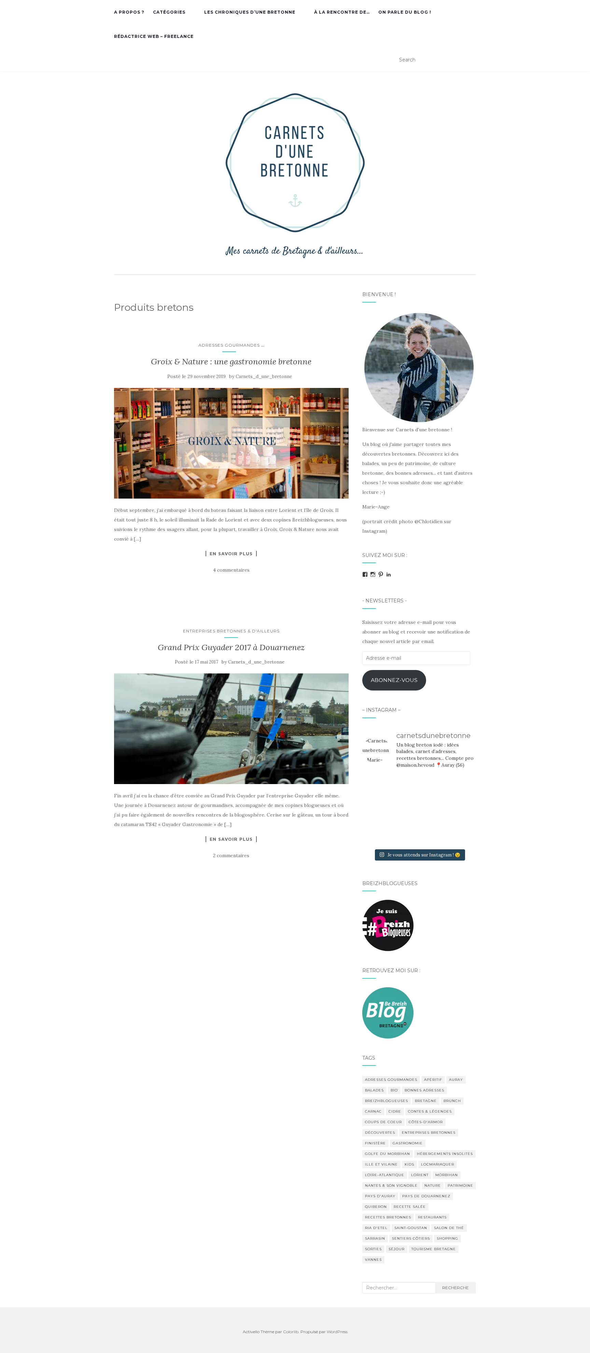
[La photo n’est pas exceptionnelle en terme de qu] (419, 810)
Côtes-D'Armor (426, 1122)
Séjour (397, 1249)
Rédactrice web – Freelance (154, 36)
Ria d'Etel (376, 1228)
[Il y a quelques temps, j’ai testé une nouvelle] (458, 810)
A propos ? (129, 12)
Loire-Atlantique (384, 1175)
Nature (432, 1185)
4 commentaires (231, 570)
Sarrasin (375, 1238)
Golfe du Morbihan (387, 1154)
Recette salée (410, 1206)
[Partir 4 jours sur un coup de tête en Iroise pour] (380, 833)
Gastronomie (408, 1143)
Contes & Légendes (430, 1111)
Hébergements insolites (445, 1154)
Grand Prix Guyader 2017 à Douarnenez (231, 647)
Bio (394, 1090)
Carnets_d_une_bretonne (264, 376)
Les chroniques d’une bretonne (249, 12)
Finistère (375, 1143)
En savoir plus (231, 553)
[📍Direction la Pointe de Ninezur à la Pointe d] (458, 786)
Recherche (455, 1287)
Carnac (373, 1111)
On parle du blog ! (404, 12)
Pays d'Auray (380, 1196)
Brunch (452, 1101)
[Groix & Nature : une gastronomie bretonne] (231, 443)
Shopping (447, 1238)
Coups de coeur (383, 1122)
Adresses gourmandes (229, 345)
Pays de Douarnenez (426, 1196)
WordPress (337, 1331)
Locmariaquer (437, 1164)
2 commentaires (231, 855)
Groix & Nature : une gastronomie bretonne (231, 361)
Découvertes (380, 1132)
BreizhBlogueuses (386, 1101)
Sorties (373, 1249)
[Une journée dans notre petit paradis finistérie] (380, 786)
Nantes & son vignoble (391, 1185)
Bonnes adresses (424, 1090)
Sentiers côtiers (411, 1238)
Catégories (169, 12)
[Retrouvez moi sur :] (387, 1012)
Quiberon (376, 1206)
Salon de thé (449, 1228)
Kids (409, 1164)
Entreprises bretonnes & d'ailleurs (231, 630)
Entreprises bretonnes (428, 1132)
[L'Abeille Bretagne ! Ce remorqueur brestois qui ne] (380, 810)
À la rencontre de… (342, 12)
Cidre (395, 1111)
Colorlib (290, 1331)
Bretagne (426, 1101)
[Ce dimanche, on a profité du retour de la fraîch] (458, 833)
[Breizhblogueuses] (387, 925)
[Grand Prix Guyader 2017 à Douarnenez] (231, 728)
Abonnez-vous (394, 680)
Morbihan (446, 1175)
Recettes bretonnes (388, 1217)
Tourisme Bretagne (433, 1249)
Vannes (373, 1259)
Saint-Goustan (410, 1228)
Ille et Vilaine (381, 1164)
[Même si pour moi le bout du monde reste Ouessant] (419, 786)
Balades (374, 1090)
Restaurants (432, 1217)
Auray (456, 1079)
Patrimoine (460, 1185)
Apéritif (433, 1079)
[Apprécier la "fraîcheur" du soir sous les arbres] (419, 833)
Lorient (420, 1175)
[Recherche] (471, 60)
